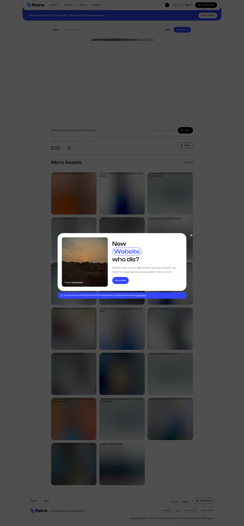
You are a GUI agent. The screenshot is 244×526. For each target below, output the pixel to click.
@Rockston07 (77, 282)
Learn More (141, 295)
